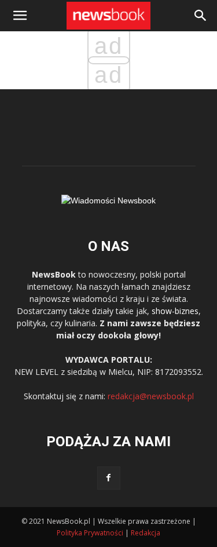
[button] (201, 15)
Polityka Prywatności (90, 533)
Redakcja (145, 533)
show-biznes (175, 310)
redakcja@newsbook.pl (151, 396)
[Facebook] (108, 478)
